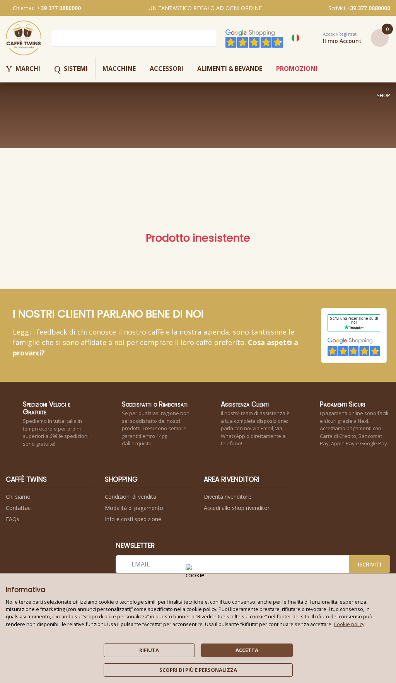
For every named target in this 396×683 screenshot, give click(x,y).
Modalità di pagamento (134, 507)
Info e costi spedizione (133, 519)
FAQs (12, 519)
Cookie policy (349, 624)
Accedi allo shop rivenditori (237, 507)
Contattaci (19, 507)
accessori (166, 68)
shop (383, 95)
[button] (334, 38)
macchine (119, 68)
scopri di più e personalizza (198, 669)
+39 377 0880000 (59, 8)
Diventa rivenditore (227, 496)
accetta (247, 650)
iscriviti (369, 564)
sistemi (71, 69)
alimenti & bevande (229, 68)
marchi (23, 69)
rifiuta (149, 650)
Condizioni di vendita (130, 496)
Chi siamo (18, 496)
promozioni (296, 68)
